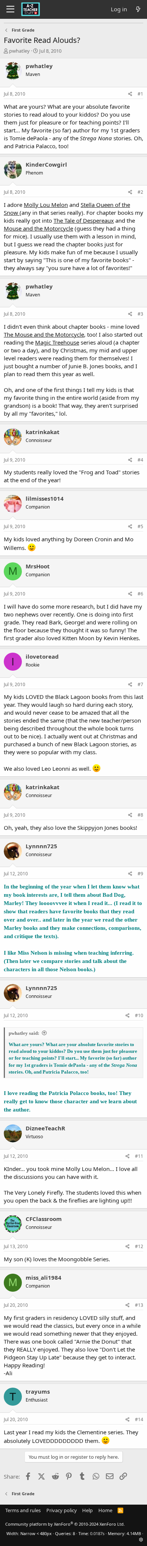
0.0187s (97, 1533)
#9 (140, 873)
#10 (139, 1015)
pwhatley (19, 50)
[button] (141, 1539)
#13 (139, 1305)
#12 (139, 1246)
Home (105, 1510)
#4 (140, 460)
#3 (140, 314)
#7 (140, 684)
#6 (140, 594)
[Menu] (10, 9)
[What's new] (138, 9)
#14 (139, 1419)
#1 (140, 94)
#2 (140, 192)
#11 (139, 1156)
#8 (140, 815)
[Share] (130, 94)
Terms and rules (23, 1510)
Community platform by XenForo (65, 1524)
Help (87, 1510)
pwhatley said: (24, 1033)
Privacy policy (61, 1510)
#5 (140, 526)
